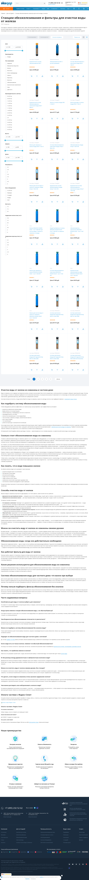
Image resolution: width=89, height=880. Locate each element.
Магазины (3, 834)
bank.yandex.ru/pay (33, 722)
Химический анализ (83, 834)
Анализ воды (82, 832)
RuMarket (39, 852)
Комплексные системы (21, 832)
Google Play (14, 852)
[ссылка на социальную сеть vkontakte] (69, 864)
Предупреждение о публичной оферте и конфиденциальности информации (17, 871)
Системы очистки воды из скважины (24, 842)
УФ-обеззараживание (45, 837)
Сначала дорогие (44, 37)
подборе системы (10, 639)
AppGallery (23, 852)
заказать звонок (51, 4)
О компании (54, 8)
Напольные (65, 834)
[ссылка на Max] (69, 868)
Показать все (77, 37)
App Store (5, 852)
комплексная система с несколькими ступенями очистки (67, 646)
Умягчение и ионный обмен (47, 842)
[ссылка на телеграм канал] (35, 808)
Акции (43, 8)
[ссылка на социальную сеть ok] (79, 864)
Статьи (2, 840)
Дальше (58, 379)
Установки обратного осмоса (47, 834)
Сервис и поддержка (83, 837)
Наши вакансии (4, 837)
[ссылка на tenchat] (86, 864)
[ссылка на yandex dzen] (83, 864)
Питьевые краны (67, 842)
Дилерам (81, 840)
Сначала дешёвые (32, 37)
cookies (41, 877)
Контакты (62, 8)
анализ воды (64, 653)
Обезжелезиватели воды (21, 837)
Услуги (28, 8)
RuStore (32, 852)
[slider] (5, 50)
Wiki (48, 8)
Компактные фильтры (21, 834)
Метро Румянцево (7, 816)
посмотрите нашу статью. (70, 399)
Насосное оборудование (46, 840)
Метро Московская (33, 816)
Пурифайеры (66, 832)
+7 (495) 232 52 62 (54, 3)
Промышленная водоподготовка (48, 832)
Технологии (36, 8)
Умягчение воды (20, 840)
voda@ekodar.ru (68, 4)
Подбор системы (20, 8)
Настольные (66, 837)
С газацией (65, 840)
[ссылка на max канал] (37, 808)
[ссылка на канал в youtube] (73, 864)
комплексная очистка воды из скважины (61, 426)
